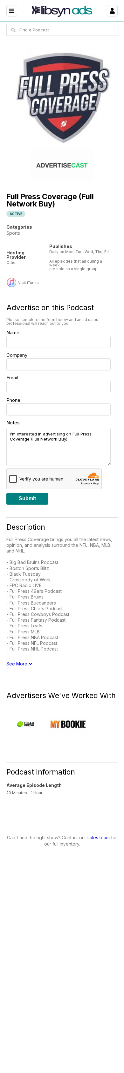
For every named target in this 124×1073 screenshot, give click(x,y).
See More (17, 663)
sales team (98, 837)
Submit (27, 498)
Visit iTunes (28, 283)
